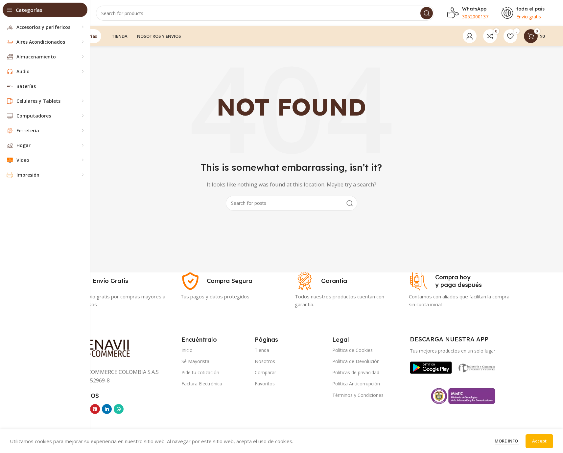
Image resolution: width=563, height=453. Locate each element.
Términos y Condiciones (358, 395)
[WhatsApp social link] (119, 409)
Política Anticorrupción (356, 383)
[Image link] (431, 367)
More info (507, 441)
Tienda (262, 350)
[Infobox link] (97, 281)
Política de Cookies (352, 350)
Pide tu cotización (200, 372)
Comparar (265, 372)
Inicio (187, 350)
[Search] (426, 13)
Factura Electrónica (201, 383)
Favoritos (265, 383)
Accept (539, 441)
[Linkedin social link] (107, 409)
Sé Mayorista (195, 361)
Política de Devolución (356, 361)
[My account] (469, 36)
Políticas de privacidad (355, 372)
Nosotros (265, 361)
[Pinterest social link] (95, 409)
